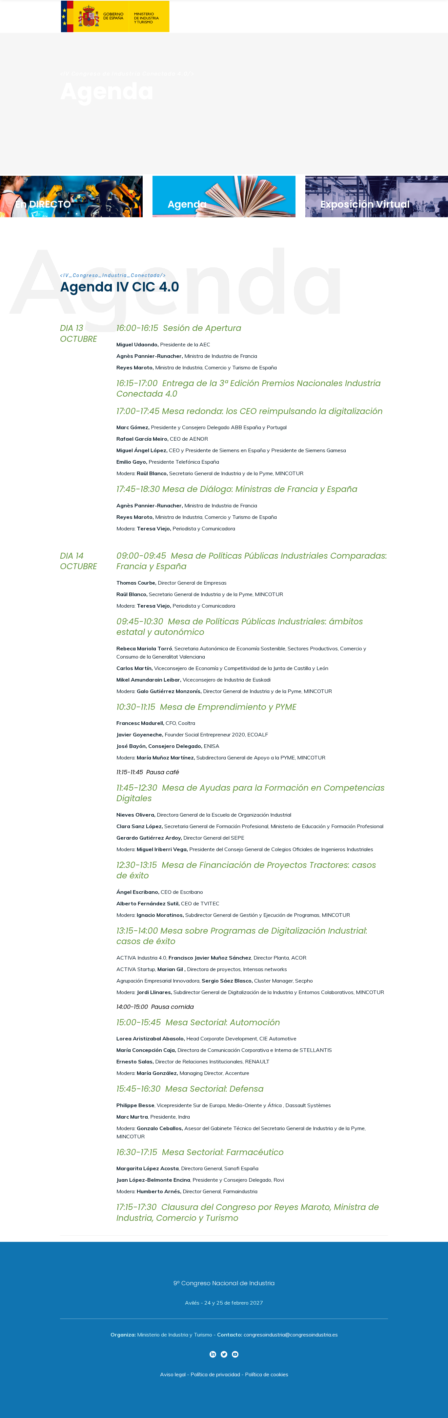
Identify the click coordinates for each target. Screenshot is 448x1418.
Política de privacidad (215, 1374)
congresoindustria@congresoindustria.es (291, 1334)
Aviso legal (173, 1374)
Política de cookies (266, 1374)
